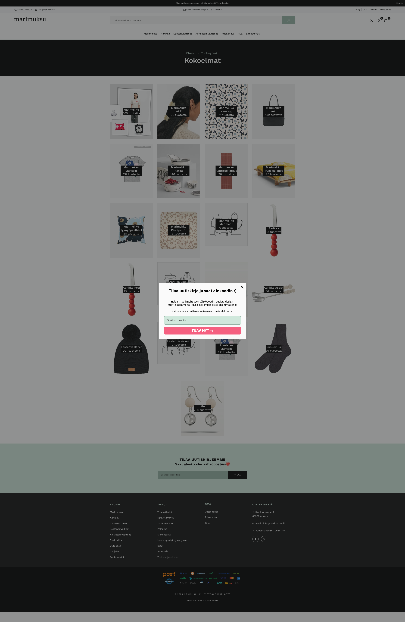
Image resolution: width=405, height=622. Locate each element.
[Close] (242, 287)
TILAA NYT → (202, 330)
